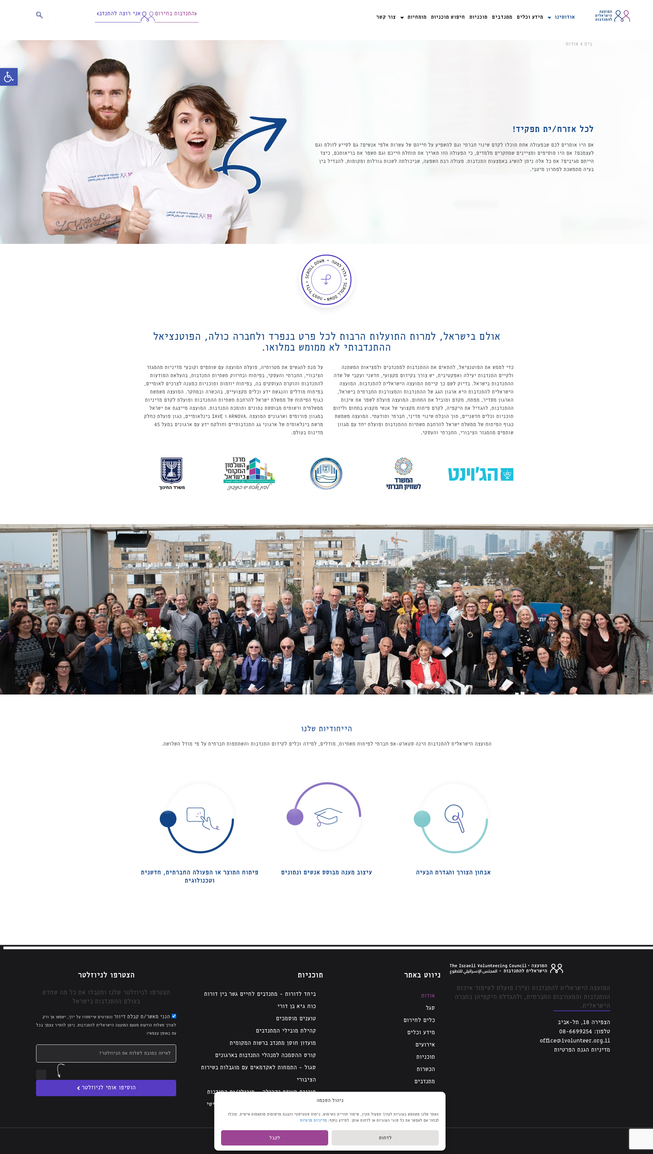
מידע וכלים (530, 17)
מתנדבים (502, 17)
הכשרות (426, 1069)
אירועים (425, 1045)
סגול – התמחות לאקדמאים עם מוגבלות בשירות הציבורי (258, 1074)
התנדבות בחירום (175, 14)
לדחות (385, 1138)
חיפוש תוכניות (448, 17)
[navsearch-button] (42, 16)
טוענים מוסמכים (296, 1019)
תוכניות (478, 17)
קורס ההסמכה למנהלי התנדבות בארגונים (265, 1055)
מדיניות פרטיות (313, 1120)
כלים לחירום (419, 1020)
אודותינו (565, 17)
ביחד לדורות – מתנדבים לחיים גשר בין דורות (260, 994)
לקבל (274, 1138)
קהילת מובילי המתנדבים (286, 1031)
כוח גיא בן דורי (296, 1006)
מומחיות (416, 17)
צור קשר (386, 17)
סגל (430, 1008)
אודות (428, 996)
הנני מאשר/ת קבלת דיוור (106, 1025)
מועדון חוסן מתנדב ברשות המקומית (273, 1043)
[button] (9, 77)
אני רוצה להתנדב (120, 14)
